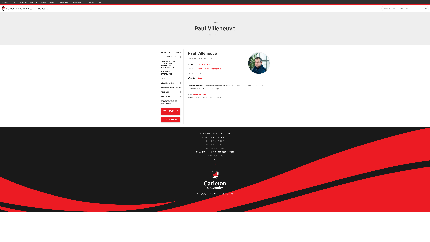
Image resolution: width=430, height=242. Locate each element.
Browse (201, 78)
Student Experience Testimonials (169, 102)
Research (43, 2)
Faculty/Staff (90, 2)
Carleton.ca (5, 2)
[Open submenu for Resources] (180, 96)
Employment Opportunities (167, 73)
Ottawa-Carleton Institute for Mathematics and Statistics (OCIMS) (168, 64)
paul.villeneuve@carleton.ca (209, 69)
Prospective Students (170, 52)
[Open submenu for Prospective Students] (180, 52)
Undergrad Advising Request (170, 111)
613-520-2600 (204, 64)
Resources (165, 96)
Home (214, 23)
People (164, 78)
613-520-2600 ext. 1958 (224, 152)
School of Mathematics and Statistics (27, 8)
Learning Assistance (169, 83)
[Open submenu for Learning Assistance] (180, 83)
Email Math (201, 152)
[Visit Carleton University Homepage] (215, 180)
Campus (51, 2)
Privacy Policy (201, 194)
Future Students (63, 2)
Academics (33, 2)
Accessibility (214, 194)
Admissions (22, 2)
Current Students (77, 2)
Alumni (100, 2)
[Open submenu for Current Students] (180, 57)
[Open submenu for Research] (180, 92)
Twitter (195, 94)
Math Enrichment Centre (171, 87)
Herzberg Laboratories (217, 137)
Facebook (202, 94)
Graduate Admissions (170, 119)
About (13, 2)
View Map (215, 160)
